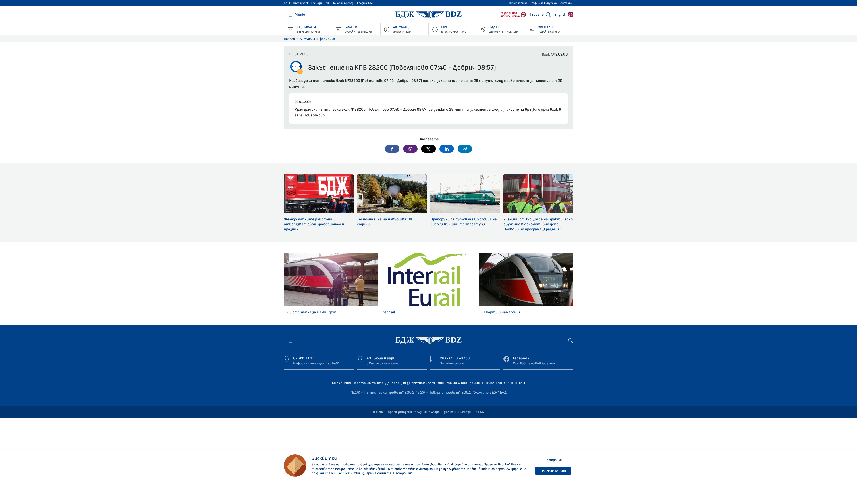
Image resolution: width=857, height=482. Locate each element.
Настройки (553, 460)
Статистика (518, 3)
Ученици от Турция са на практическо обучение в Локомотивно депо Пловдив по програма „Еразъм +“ (538, 224)
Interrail (388, 312)
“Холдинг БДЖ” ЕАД (490, 392)
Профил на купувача (543, 3)
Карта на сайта (368, 383)
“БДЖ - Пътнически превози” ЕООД (382, 392)
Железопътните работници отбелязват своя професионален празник (314, 224)
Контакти (566, 3)
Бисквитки (342, 383)
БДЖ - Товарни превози (339, 3)
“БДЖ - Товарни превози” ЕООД (443, 392)
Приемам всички (553, 471)
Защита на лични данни (458, 383)
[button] (392, 149)
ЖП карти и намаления (500, 312)
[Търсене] (570, 340)
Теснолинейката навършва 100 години (385, 221)
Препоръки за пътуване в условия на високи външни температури (463, 221)
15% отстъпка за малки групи (311, 312)
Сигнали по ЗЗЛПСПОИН (503, 383)
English (560, 14)
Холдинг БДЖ (365, 3)
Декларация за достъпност (410, 383)
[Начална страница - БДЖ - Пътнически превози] (428, 340)
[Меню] (289, 340)
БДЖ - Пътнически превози (303, 3)
